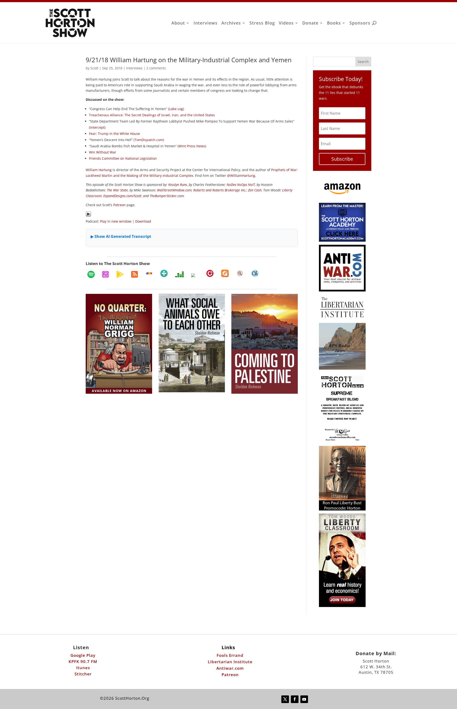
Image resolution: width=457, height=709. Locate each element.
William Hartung (99, 170)
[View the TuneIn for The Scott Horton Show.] (164, 273)
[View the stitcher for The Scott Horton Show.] (149, 273)
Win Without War (102, 152)
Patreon (119, 205)
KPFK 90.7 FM (83, 661)
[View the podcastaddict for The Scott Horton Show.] (224, 273)
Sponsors (359, 23)
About (178, 23)
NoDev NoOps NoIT (241, 184)
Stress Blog (262, 23)
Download (143, 221)
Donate (310, 23)
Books (334, 23)
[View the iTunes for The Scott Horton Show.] (105, 274)
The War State (117, 190)
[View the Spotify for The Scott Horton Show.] (91, 274)
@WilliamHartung (241, 175)
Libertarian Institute (230, 661)
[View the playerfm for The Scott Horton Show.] (209, 273)
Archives (231, 23)
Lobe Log (176, 109)
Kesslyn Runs (177, 184)
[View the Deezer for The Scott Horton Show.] (179, 274)
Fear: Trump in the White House (114, 133)
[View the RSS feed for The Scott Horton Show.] (134, 274)
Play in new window (115, 221)
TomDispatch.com (148, 140)
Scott (94, 68)
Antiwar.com (230, 668)
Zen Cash (254, 190)
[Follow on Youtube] (304, 699)
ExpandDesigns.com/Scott (122, 196)
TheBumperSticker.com (167, 196)
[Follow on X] (285, 699)
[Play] (88, 215)
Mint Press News (192, 146)
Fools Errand (230, 655)
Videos (286, 23)
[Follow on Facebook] (294, 699)
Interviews (206, 23)
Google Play (82, 655)
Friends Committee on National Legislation (123, 158)
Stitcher (83, 674)
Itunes (83, 667)
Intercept (97, 127)
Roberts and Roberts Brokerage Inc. (219, 190)
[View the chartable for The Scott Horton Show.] (254, 273)
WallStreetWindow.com (174, 190)
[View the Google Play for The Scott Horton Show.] (119, 274)
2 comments (156, 68)
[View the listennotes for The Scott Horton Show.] (239, 273)
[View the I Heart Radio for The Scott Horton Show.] (194, 275)
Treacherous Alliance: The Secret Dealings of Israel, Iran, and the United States (152, 115)
